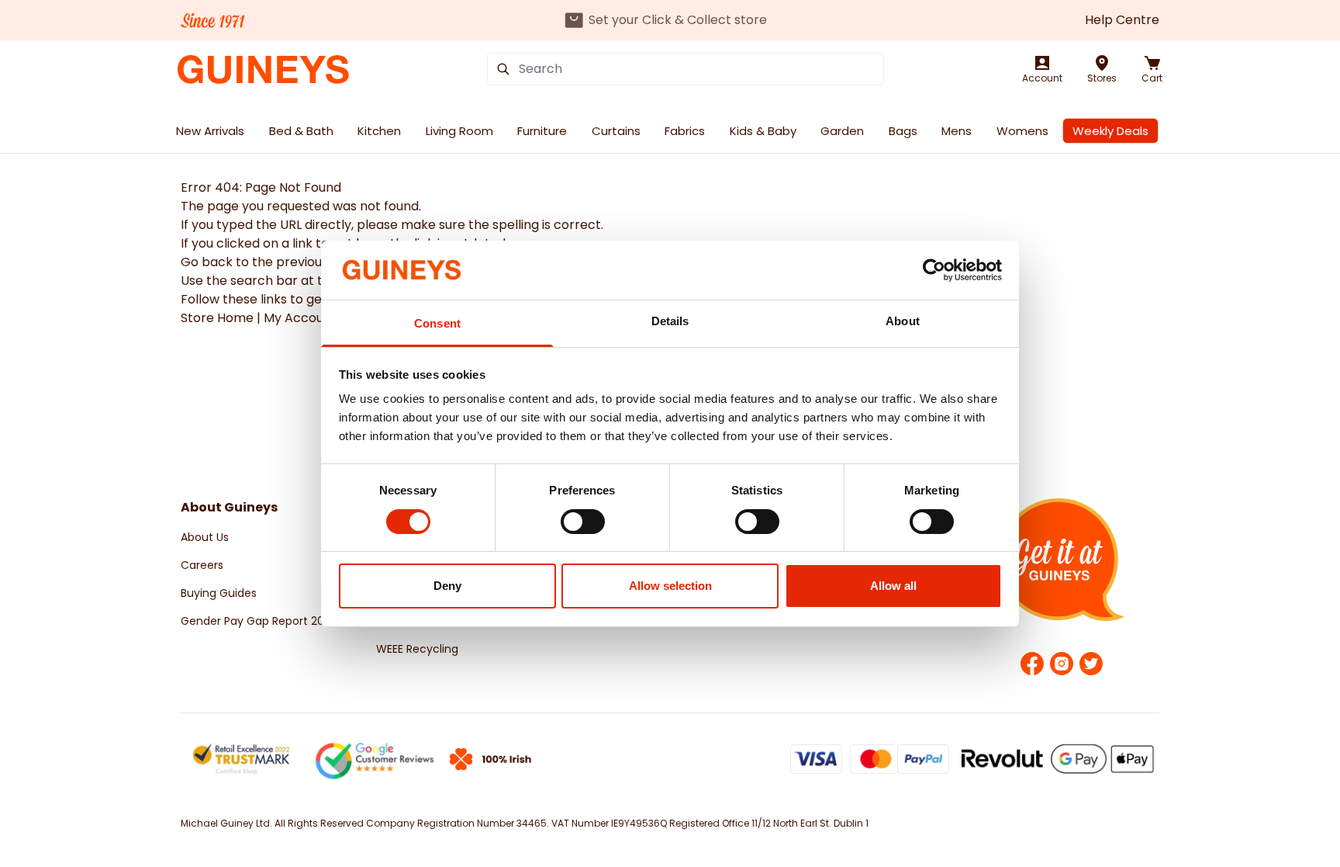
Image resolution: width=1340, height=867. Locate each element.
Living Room (459, 131)
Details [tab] (670, 321)
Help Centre (1122, 20)
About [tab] (903, 321)
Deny (447, 585)
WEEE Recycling (417, 649)
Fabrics (685, 131)
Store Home (217, 318)
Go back (207, 262)
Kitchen (379, 131)
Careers (202, 565)
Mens (956, 131)
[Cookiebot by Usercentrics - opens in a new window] (934, 270)
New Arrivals (210, 131)
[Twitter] (1091, 663)
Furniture (542, 131)
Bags (903, 131)
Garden (842, 131)
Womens (1022, 131)
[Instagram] (1061, 663)
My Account (300, 318)
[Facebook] (1032, 663)
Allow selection (670, 585)
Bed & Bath (301, 131)
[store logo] (263, 69)
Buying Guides (219, 593)
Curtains (616, 131)
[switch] (583, 521)
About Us (205, 537)
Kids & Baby (763, 131)
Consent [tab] (437, 323)
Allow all (893, 585)
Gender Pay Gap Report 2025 (259, 621)
